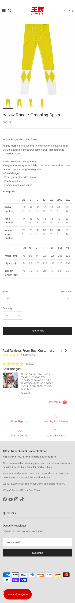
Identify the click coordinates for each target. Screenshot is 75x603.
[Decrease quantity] (6, 315)
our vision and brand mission (48, 483)
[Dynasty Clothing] (37, 10)
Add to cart (38, 330)
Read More (27, 389)
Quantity (7, 308)
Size (5, 291)
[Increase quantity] (20, 315)
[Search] (11, 10)
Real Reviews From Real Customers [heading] (28, 350)
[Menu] (4, 10)
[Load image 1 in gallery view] (37, 59)
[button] (61, 350)
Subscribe (37, 552)
